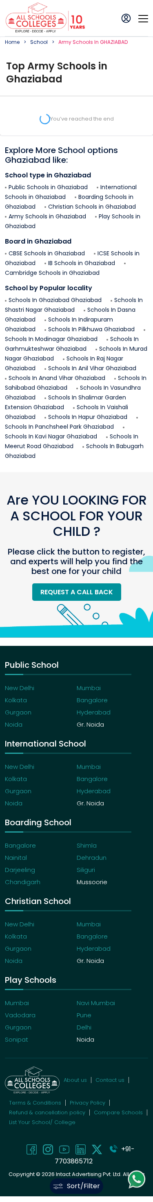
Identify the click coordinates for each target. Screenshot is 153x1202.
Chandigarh (22, 882)
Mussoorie (92, 882)
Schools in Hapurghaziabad (87, 417)
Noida (13, 724)
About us (75, 1080)
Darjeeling (20, 869)
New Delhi (19, 688)
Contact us (109, 1080)
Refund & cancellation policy (47, 1112)
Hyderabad (94, 712)
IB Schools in (81, 263)
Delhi (84, 1027)
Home (12, 42)
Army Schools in (47, 216)
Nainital (16, 857)
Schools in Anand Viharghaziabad (57, 378)
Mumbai (89, 688)
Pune (84, 1015)
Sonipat (16, 1039)
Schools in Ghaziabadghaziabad (55, 300)
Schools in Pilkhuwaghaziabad (91, 329)
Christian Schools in (92, 207)
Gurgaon (18, 712)
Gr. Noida (90, 724)
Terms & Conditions (35, 1103)
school (39, 42)
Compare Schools (118, 1112)
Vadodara (20, 1015)
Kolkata (16, 700)
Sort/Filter (83, 1186)
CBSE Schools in (47, 253)
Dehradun (91, 857)
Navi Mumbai (96, 1003)
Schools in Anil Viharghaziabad (92, 368)
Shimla (87, 845)
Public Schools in (48, 187)
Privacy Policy (87, 1103)
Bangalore (92, 700)
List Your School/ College (42, 1122)
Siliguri (86, 869)
